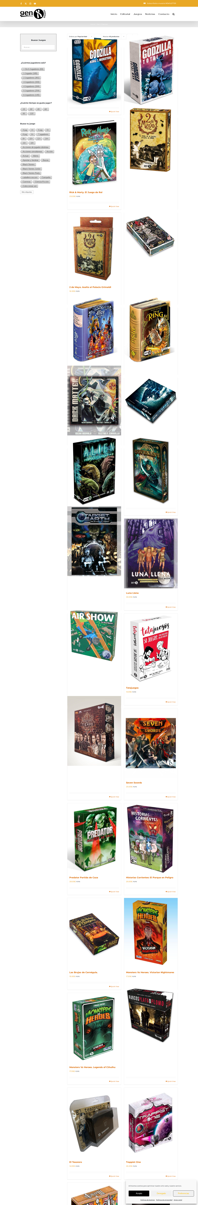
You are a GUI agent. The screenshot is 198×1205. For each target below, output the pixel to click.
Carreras (27, 182)
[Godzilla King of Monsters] (94, 70)
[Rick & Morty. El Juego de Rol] (94, 153)
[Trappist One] (151, 1122)
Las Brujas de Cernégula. (83, 972)
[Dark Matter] (94, 400)
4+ (32, 130)
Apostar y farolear (30, 160)
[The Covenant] (151, 471)
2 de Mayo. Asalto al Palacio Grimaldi (90, 287)
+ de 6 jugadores (33, 69)
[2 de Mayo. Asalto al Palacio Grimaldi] (94, 248)
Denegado (161, 1193)
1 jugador (30, 73)
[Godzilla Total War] (151, 70)
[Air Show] (94, 636)
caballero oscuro (30, 177)
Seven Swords (134, 782)
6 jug (25, 134)
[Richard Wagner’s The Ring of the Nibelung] (151, 330)
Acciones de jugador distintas (35, 147)
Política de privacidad (164, 1200)
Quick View (115, 111)
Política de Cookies (147, 1200)
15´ (24, 109)
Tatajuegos (132, 688)
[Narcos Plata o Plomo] (151, 1015)
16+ (24, 143)
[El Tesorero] (94, 1122)
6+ (32, 134)
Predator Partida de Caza (83, 877)
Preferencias (183, 1193)
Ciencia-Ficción (42, 182)
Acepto (139, 1193)
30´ (31, 109)
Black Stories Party (31, 173)
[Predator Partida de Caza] (94, 838)
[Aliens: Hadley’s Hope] (151, 400)
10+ (31, 138)
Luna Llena (132, 593)
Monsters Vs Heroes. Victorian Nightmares (150, 972)
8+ (24, 138)
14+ (46, 138)
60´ (46, 109)
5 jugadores (31, 90)
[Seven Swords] (151, 743)
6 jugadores (31, 95)
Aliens (35, 156)
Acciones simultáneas (32, 151)
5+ (48, 130)
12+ (39, 138)
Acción (50, 151)
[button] (174, 14)
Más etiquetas (27, 192)
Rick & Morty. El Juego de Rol (85, 192)
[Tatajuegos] (151, 648)
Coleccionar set (30, 186)
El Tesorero (75, 1162)
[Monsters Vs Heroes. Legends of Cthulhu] (94, 1028)
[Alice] (94, 330)
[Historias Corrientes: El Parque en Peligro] (151, 838)
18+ (32, 143)
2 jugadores (31, 78)
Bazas (45, 160)
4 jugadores (31, 86)
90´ (24, 113)
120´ (32, 113)
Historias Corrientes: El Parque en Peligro (149, 877)
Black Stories (28, 164)
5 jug (40, 130)
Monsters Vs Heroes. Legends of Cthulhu (92, 1067)
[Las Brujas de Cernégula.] (94, 933)
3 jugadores (31, 82)
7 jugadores (43, 134)
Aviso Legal (178, 1200)
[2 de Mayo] (151, 140)
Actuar (26, 156)
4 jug (25, 130)
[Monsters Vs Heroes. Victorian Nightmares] (151, 933)
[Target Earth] (94, 541)
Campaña (46, 177)
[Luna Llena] (151, 553)
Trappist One (133, 1162)
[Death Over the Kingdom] (151, 235)
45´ (38, 109)
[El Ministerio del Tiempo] (94, 731)
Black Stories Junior (31, 169)
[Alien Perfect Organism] (94, 471)
